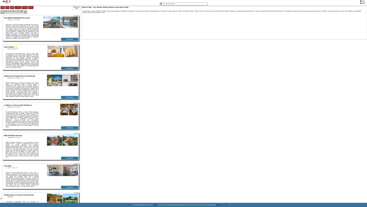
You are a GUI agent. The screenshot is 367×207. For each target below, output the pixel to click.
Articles (30, 7)
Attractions (24, 7)
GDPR (218, 205)
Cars (18, 7)
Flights (12, 7)
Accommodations (8, 7)
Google (155, 205)
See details (69, 39)
